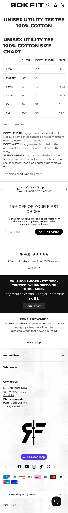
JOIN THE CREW (48, 231)
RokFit (13, 505)
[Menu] (5, 5)
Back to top (34, 342)
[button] (62, 5)
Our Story (34, 306)
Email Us (8, 395)
